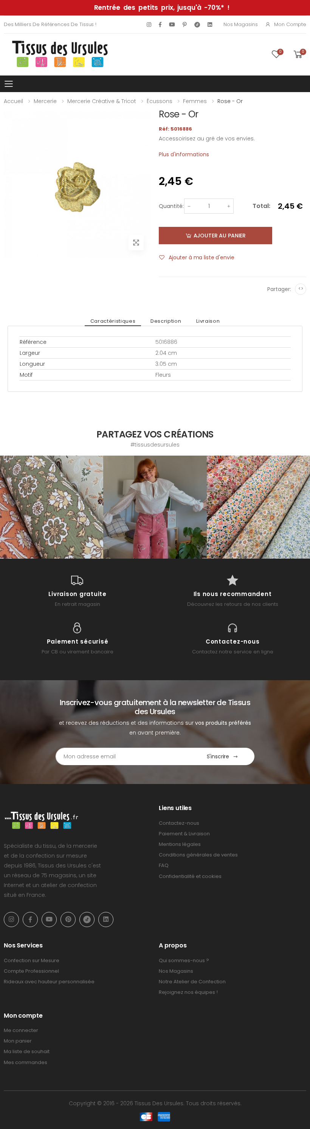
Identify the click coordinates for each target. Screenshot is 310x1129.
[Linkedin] (210, 24)
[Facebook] (160, 24)
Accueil (13, 101)
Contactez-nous (179, 823)
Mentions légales (180, 844)
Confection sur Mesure (31, 960)
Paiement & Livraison (184, 833)
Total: (261, 206)
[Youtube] (172, 24)
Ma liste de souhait (27, 1051)
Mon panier (18, 1040)
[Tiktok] (197, 24)
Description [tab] (165, 321)
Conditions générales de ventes (198, 854)
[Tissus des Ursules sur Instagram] (51, 507)
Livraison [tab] (208, 321)
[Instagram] (149, 24)
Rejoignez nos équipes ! (188, 992)
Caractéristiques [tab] (112, 321)
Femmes (195, 101)
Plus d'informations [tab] (184, 154)
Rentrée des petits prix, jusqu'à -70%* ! (161, 7)
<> (300, 288)
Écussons (159, 101)
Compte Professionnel (31, 971)
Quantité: (171, 206)
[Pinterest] (185, 24)
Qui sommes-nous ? (184, 960)
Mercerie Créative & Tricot (101, 101)
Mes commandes (25, 1062)
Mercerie (45, 101)
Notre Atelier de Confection (192, 981)
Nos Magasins (240, 24)
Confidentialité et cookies (190, 876)
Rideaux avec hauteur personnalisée (49, 981)
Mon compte (290, 24)
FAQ (164, 865)
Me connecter (21, 1030)
